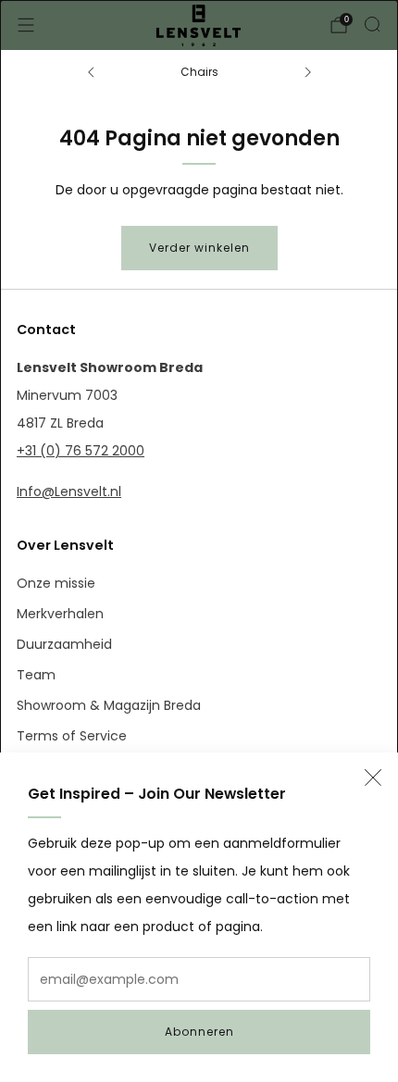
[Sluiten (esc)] (373, 777)
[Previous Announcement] (91, 72)
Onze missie (56, 583)
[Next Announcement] (308, 72)
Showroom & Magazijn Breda (109, 705)
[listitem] (199, 72)
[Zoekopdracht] (372, 24)
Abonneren (199, 1031)
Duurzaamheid (64, 644)
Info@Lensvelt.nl (69, 491)
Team (36, 674)
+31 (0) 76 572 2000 (80, 451)
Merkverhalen (60, 613)
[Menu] (26, 25)
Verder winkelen (199, 247)
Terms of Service (72, 736)
